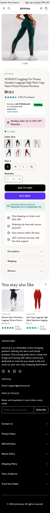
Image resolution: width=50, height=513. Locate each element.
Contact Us (7, 423)
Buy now (25, 196)
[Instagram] (3, 371)
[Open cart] (46, 8)
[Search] (9, 8)
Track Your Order (10, 484)
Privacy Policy (9, 433)
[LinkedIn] (14, 371)
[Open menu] (4, 8)
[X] (9, 371)
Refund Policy (9, 443)
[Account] (41, 8)
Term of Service (9, 474)
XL (31, 166)
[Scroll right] (45, 284)
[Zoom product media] (44, 17)
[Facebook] (20, 371)
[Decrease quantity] (7, 179)
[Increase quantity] (19, 179)
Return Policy (8, 453)
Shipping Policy (9, 464)
